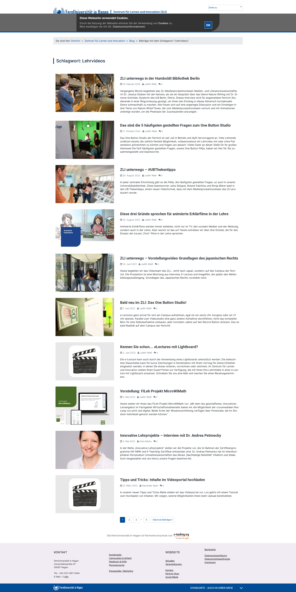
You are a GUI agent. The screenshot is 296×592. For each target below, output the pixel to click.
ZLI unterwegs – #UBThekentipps (148, 169)
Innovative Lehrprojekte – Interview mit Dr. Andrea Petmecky (170, 435)
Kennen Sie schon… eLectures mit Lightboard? (159, 347)
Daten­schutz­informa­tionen (128, 26)
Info (66, 576)
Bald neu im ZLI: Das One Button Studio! (153, 302)
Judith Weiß (150, 84)
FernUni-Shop (172, 573)
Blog (132, 40)
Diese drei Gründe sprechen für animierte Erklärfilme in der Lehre (174, 214)
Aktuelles (170, 560)
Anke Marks (145, 441)
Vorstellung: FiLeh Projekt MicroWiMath (153, 391)
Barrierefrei (210, 549)
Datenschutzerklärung (216, 555)
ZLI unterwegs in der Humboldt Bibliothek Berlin (160, 78)
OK (208, 25)
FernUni (75, 40)
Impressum (210, 562)
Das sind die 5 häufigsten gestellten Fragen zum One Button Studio (175, 125)
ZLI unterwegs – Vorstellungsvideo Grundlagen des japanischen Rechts (179, 258)
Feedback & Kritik (118, 561)
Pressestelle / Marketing (121, 571)
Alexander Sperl (150, 485)
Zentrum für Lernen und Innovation (104, 40)
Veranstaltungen (173, 564)
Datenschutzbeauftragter (217, 559)
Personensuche (116, 565)
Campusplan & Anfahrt (120, 558)
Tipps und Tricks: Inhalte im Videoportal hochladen (162, 480)
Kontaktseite (115, 554)
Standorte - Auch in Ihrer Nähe (212, 587)
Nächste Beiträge (164, 520)
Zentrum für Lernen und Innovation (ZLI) (140, 11)
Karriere (169, 570)
